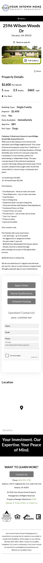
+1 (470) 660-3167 (24, 318)
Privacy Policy (20, 503)
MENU (22, 19)
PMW (33, 499)
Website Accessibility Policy (21, 550)
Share (38, 71)
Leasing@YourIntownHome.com (26, 547)
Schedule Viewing (21, 301)
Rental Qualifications (21, 293)
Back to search (23, 42)
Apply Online (21, 285)
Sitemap (9, 503)
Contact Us (21, 474)
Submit (34, 364)
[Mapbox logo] (7, 430)
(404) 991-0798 (24, 480)
